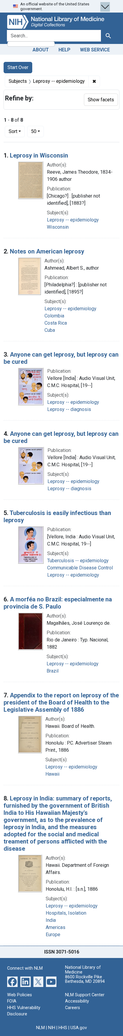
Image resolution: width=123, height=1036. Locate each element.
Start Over (17, 67)
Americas (55, 927)
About (41, 50)
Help (64, 50)
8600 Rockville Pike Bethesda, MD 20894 (85, 979)
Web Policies (19, 994)
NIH (51, 1027)
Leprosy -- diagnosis (69, 409)
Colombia (54, 316)
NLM (40, 1027)
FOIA (11, 1001)
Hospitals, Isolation (66, 913)
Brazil (53, 671)
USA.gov (78, 1027)
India (51, 920)
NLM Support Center (84, 994)
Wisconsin (58, 227)
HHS (63, 1027)
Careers (72, 1007)
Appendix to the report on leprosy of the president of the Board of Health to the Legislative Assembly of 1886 (61, 702)
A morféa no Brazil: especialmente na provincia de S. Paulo (58, 603)
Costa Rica (55, 323)
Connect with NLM (25, 968)
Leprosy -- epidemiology (73, 220)
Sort (13, 131)
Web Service (95, 50)
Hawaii (52, 774)
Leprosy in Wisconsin (39, 155)
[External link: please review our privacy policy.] (12, 981)
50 (37, 131)
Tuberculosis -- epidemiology (78, 560)
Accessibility (77, 1001)
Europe (53, 934)
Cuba (49, 330)
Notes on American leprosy (47, 251)
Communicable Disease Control (80, 568)
